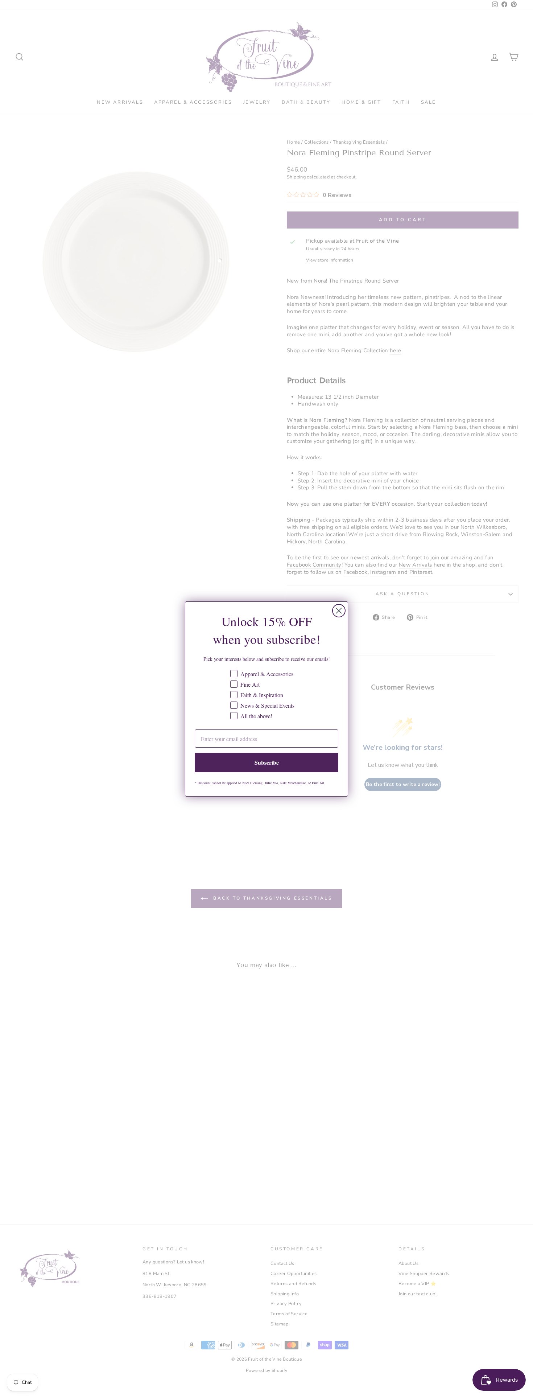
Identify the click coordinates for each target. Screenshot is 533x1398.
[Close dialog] (338, 610)
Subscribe (267, 762)
